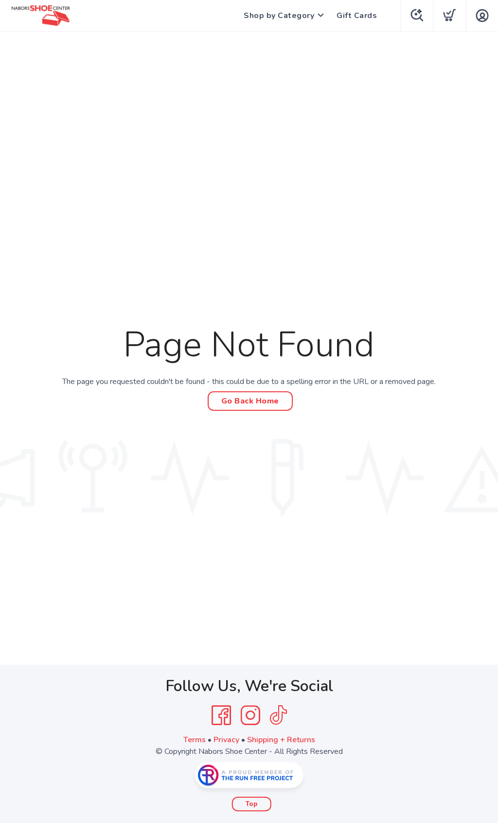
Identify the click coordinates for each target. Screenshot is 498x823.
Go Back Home (250, 401)
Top (252, 804)
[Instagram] (250, 715)
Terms (194, 739)
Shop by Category (279, 15)
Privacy (226, 739)
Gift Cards (357, 15)
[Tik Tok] (278, 715)
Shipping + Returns (281, 739)
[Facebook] (221, 715)
